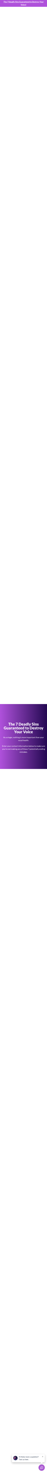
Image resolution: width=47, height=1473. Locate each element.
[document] (23, 736)
